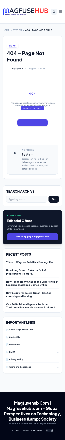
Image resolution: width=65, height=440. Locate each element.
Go (54, 199)
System (17, 30)
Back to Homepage (32, 122)
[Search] (54, 12)
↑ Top (49, 430)
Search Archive (32, 430)
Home (6, 30)
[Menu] (60, 12)
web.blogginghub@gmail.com (32, 236)
